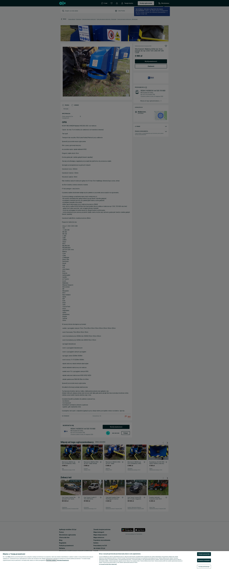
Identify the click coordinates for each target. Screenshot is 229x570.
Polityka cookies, (51, 560)
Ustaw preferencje (203, 566)
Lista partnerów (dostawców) (108, 564)
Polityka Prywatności (63, 560)
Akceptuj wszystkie (204, 554)
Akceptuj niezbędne (204, 560)
